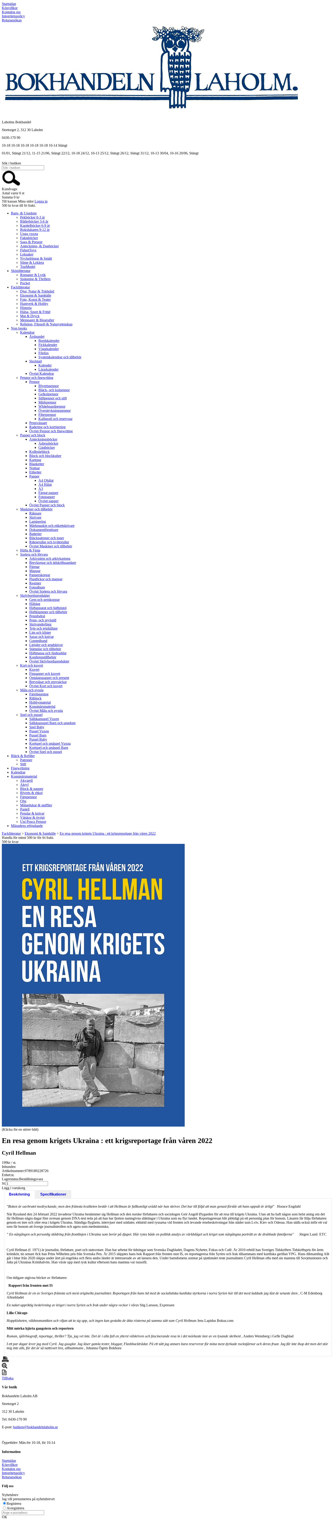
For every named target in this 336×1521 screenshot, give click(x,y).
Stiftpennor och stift (52, 398)
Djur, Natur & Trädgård (37, 291)
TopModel (27, 267)
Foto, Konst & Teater (35, 299)
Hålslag (34, 604)
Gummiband (38, 641)
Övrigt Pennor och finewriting (51, 431)
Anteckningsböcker (43, 439)
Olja (23, 801)
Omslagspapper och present (49, 678)
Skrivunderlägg (40, 624)
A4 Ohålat (45, 480)
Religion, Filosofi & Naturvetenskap (46, 324)
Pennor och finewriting (36, 378)
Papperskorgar (39, 575)
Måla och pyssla (31, 690)
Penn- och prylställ (42, 620)
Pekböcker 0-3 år (32, 217)
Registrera (14, 1503)
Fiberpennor (47, 415)
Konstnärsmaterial (42, 706)
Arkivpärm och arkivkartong (49, 558)
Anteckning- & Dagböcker (39, 246)
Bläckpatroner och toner (46, 538)
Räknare (35, 513)
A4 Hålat (45, 484)
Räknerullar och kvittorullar (49, 542)
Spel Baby (36, 727)
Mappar (34, 571)
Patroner (26, 760)
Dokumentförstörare (43, 530)
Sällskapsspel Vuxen (44, 719)
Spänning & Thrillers (35, 279)
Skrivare (35, 517)
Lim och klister (40, 632)
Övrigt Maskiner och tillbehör (50, 546)
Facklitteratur (20, 287)
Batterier (35, 534)
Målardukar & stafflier (36, 805)
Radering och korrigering (47, 427)
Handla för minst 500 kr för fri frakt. (28, 840)
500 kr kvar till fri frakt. (19, 205)
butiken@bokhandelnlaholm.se (35, 1427)
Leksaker (26, 254)
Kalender (45, 365)
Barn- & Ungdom (24, 213)
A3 (40, 489)
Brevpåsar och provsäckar (48, 682)
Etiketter (35, 472)
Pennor (34, 382)
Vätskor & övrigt (32, 817)
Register (35, 583)
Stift (23, 764)
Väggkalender (48, 349)
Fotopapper (46, 497)
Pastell (24, 809)
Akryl (24, 785)
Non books (19, 328)
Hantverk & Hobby (34, 304)
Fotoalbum (37, 587)
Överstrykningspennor (54, 410)
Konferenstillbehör (42, 657)
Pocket (25, 283)
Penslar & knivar (32, 813)
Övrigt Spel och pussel (45, 752)
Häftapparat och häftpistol (48, 608)
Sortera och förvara (34, 554)
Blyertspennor (48, 386)
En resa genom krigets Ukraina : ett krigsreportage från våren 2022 (108, 833)
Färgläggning (38, 694)
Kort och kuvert (31, 665)
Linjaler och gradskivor (46, 645)
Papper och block (32, 435)
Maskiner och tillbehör (36, 509)
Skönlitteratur (20, 271)
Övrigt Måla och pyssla (46, 711)
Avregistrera (15, 1508)
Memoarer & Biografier (37, 320)
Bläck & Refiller (23, 756)
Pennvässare (38, 423)
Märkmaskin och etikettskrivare (52, 526)
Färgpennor (28, 797)
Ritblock (35, 698)
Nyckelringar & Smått (36, 258)
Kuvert (34, 669)
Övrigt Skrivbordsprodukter (49, 661)
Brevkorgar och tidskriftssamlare (52, 563)
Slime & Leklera (32, 262)
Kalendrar (27, 332)
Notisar (34, 468)
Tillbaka (7, 1378)
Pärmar (34, 567)
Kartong (35, 460)
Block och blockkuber (45, 456)
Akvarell (26, 780)
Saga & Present (31, 242)
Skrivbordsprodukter (35, 595)
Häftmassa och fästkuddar (48, 653)
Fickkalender (47, 345)
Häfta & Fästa (30, 550)
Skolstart (35, 361)
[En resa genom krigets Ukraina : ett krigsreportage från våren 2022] (93, 985)
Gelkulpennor (48, 394)
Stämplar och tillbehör (45, 649)
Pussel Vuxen (39, 731)
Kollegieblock (39, 452)
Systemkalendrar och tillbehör (59, 357)
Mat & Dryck (30, 316)
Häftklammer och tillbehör (48, 612)
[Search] (11, 185)
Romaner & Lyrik (33, 275)
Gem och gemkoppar (44, 600)
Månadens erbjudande (27, 826)
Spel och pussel (31, 715)
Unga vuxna (29, 234)
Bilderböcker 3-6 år (34, 221)
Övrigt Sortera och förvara (48, 591)
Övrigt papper (48, 501)
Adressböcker (48, 443)
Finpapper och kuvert (44, 674)
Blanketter (36, 464)
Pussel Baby (38, 739)
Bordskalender (48, 341)
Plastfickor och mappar (45, 579)
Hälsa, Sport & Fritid (35, 312)
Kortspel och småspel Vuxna (50, 743)
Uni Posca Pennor (33, 822)
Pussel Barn (37, 735)
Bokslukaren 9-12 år (35, 230)
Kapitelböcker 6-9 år (35, 225)
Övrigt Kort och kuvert (45, 686)
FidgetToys (28, 250)
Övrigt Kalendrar (41, 373)
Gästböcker (46, 447)
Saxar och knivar (41, 637)
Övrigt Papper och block (47, 505)
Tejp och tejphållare (43, 628)
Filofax (43, 353)
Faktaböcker (29, 238)
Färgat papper (48, 493)
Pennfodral (37, 616)
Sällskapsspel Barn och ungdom (52, 723)
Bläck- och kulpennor (54, 390)
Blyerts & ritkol (31, 793)
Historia (26, 308)
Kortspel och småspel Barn (48, 748)
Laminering (37, 521)
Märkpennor (47, 402)
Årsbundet (36, 336)
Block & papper (31, 789)
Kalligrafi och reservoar (55, 419)
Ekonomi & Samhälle (35, 295)
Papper (34, 476)
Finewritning (20, 768)
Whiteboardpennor (51, 406)
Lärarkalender (48, 369)
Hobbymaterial (40, 702)
